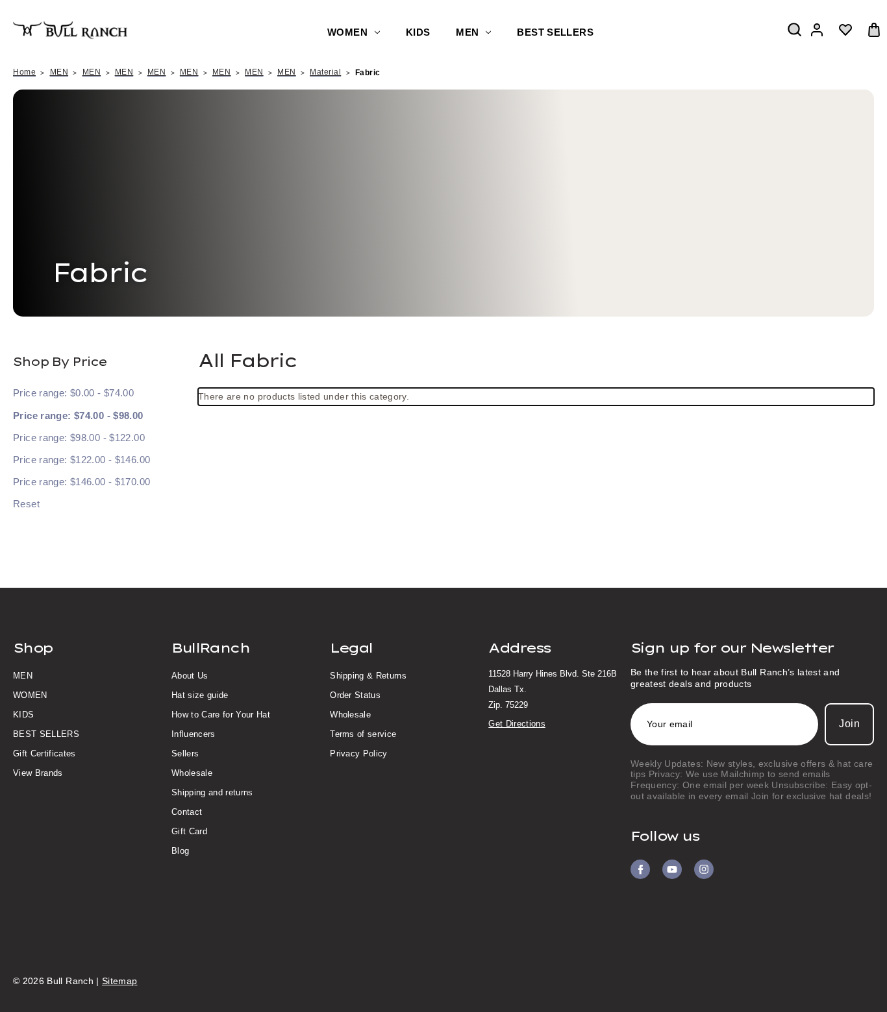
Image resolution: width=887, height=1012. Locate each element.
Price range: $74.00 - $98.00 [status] (78, 415)
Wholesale (191, 773)
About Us (189, 676)
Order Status (355, 695)
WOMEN (347, 32)
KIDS (418, 32)
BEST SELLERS (555, 32)
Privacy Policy (359, 753)
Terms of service (363, 734)
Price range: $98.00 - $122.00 (79, 437)
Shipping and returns (212, 792)
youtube (672, 869)
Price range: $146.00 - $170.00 (81, 481)
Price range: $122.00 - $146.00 (81, 459)
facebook (640, 869)
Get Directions (516, 724)
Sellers (185, 753)
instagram (704, 869)
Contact (186, 812)
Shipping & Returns (368, 676)
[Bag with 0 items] (874, 30)
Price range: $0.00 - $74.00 (73, 392)
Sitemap (119, 981)
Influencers (193, 734)
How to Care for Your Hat (220, 714)
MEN (467, 32)
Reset (26, 503)
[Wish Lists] (845, 30)
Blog (180, 851)
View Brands (38, 773)
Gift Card (189, 831)
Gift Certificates (44, 753)
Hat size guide (200, 695)
